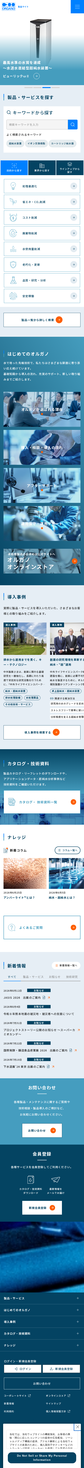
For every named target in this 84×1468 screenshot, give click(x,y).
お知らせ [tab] (55, 977)
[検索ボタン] (73, 124)
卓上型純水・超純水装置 (66, 691)
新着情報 (9, 1403)
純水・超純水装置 (15, 691)
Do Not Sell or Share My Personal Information (21, 1421)
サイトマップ (53, 1403)
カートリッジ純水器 (62, 143)
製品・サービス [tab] (33, 977)
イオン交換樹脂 (36, 143)
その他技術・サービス (18, 704)
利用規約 (9, 1411)
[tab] (28, 87)
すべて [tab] (12, 977)
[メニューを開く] (77, 6)
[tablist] (42, 977)
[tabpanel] (42, 1028)
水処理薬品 (32, 697)
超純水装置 (15, 143)
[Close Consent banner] (78, 1427)
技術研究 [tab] (72, 977)
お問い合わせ (42, 1383)
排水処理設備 (13, 697)
